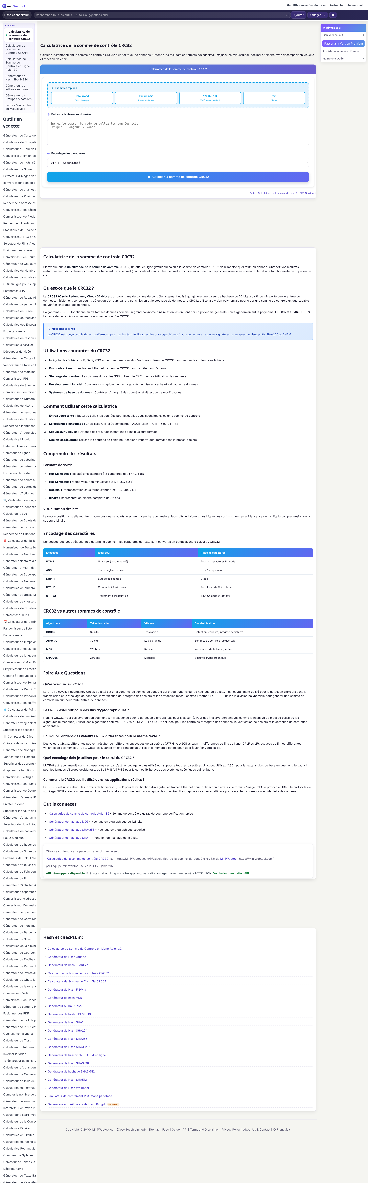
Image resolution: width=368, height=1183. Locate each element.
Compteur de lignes (16, 453)
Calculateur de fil (14, 878)
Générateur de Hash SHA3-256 (69, 1047)
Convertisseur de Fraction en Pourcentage (19, 784)
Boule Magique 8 (14, 838)
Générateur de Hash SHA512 (67, 1079)
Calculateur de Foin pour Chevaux (19, 871)
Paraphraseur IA (14, 291)
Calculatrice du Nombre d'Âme (19, 270)
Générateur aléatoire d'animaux (19, 561)
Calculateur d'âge (15, 513)
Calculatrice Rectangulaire (19, 1148)
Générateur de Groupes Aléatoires (18, 97)
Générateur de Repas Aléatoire (19, 297)
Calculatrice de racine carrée (19, 1141)
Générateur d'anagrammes (19, 817)
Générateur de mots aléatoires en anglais (19, 162)
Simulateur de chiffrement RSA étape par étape (80, 1096)
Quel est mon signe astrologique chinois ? (19, 1033)
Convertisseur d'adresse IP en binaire (19, 898)
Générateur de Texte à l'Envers (19, 527)
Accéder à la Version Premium (342, 51)
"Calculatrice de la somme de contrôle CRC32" (78, 858)
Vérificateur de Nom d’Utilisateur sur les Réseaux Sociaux (19, 365)
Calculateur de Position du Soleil (19, 196)
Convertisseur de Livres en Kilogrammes (19, 648)
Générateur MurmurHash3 (65, 1006)
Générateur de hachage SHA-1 (70, 837)
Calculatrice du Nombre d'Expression (19, 419)
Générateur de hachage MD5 (68, 821)
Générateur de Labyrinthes (19, 459)
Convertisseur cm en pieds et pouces (19, 155)
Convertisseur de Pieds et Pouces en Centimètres (19, 216)
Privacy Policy (231, 1129)
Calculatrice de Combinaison (19, 608)
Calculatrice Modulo (16, 439)
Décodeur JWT (13, 1168)
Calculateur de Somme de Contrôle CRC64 (77, 981)
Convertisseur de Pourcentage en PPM (19, 257)
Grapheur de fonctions (18, 770)
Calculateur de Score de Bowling (19, 851)
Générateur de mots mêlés (19, 372)
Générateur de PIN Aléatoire (19, 1027)
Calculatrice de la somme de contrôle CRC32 (78, 973)
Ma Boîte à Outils (333, 58)
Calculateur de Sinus (17, 939)
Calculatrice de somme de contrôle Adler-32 (79, 813)
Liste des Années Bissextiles (19, 446)
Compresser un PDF (16, 615)
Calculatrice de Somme (19, 385)
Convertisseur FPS (16, 378)
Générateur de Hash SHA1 (65, 1022)
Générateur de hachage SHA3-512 (71, 1071)
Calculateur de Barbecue (19, 932)
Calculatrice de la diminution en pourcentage (19, 946)
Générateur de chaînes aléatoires (19, 189)
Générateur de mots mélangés (19, 925)
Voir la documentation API (231, 873)
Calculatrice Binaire (16, 1128)
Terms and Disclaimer (204, 1129)
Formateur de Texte (16, 473)
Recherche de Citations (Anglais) (19, 534)
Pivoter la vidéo (13, 804)
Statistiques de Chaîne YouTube (19, 230)
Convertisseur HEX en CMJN (19, 237)
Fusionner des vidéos (17, 250)
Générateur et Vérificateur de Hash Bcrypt (76, 1104)
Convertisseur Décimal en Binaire (19, 905)
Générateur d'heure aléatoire (19, 432)
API (185, 1129)
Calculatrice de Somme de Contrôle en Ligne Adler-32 (85, 948)
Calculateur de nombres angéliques (19, 277)
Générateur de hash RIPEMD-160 (70, 1014)
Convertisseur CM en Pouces (19, 662)
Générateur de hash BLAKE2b (68, 965)
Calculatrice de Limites (18, 1135)
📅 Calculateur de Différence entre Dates (19, 621)
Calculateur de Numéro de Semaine (19, 399)
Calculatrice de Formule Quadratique (19, 1087)
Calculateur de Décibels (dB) (19, 959)
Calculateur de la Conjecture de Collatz (19, 1121)
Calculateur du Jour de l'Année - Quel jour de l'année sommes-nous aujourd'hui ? (19, 149)
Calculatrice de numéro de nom (19, 588)
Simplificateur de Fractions (19, 669)
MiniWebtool (228, 858)
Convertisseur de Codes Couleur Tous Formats (19, 1000)
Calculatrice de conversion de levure (19, 831)
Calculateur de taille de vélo (19, 1081)
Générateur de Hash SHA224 (67, 1030)
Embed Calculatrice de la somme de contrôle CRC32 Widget (283, 193)
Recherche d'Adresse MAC (19, 203)
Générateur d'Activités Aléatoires (19, 885)
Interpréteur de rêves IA (19, 1108)
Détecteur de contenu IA (19, 1006)
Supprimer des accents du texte (19, 763)
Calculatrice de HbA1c (18, 405)
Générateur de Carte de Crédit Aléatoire (19, 135)
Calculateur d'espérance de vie (19, 892)
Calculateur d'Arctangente (19, 1067)
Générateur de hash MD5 (65, 998)
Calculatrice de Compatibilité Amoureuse (19, 142)
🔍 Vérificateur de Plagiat (19, 500)
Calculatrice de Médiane (19, 318)
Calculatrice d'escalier (18, 345)
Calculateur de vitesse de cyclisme (19, 601)
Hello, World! (82, 98)
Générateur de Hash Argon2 (67, 957)
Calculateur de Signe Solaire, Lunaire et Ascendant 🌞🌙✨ (19, 169)
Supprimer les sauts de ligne (19, 811)
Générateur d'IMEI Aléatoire (19, 567)
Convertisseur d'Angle (18, 777)
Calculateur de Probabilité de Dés (19, 696)
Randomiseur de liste (17, 628)
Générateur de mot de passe (19, 1020)
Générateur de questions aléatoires (19, 912)
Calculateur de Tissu (17, 1040)
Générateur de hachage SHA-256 (71, 829)
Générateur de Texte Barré (19, 1175)
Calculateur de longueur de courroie (19, 655)
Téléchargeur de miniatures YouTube (19, 1060)
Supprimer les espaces (18, 730)
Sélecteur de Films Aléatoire (19, 243)
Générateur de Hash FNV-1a (67, 989)
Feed (165, 1129)
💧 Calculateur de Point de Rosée (19, 709)
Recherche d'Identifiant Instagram (19, 223)
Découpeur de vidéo (17, 351)
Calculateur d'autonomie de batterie (19, 507)
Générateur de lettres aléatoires (16, 87)
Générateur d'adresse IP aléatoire (19, 797)
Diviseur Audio (13, 635)
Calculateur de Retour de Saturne (19, 966)
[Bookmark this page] (333, 15)
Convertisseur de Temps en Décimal (19, 682)
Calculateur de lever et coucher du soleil (19, 986)
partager (315, 15)
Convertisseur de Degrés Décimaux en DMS (19, 790)
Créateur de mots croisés (19, 743)
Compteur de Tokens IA (19, 1162)
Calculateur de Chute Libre (19, 979)
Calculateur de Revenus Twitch (19, 844)
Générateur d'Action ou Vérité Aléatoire (19, 493)
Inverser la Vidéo (14, 1054)
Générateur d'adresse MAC (19, 594)
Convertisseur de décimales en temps (19, 210)
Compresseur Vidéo (16, 993)
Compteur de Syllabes (18, 1155)
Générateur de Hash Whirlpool (68, 1088)
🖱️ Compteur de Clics (18, 736)
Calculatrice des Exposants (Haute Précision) (19, 324)
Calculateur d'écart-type (19, 1114)
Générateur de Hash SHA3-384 (69, 1063)
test (274, 98)
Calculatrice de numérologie (19, 716)
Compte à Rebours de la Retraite (19, 675)
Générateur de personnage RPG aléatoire (19, 412)
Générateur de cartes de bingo (19, 486)
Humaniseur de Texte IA (19, 547)
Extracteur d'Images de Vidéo (19, 176)
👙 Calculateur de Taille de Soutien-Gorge (19, 540)
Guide (176, 1129)
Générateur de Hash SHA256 (67, 1038)
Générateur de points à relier (19, 480)
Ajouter (299, 15)
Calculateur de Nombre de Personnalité (19, 554)
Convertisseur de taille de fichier (19, 392)
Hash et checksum (17, 15)
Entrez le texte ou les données (71, 114)
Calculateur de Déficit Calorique (19, 689)
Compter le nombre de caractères (19, 1094)
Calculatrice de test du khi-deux (19, 338)
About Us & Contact (256, 1129)
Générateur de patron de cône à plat (19, 466)
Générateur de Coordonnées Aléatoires (19, 952)
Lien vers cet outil (333, 34)
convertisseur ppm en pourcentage (19, 182)
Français (282, 1129)
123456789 (210, 98)
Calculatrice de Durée (18, 311)
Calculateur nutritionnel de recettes (19, 1047)
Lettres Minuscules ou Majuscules (18, 106)
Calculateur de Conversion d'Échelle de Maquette (19, 1074)
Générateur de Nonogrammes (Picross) (19, 750)
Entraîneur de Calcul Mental (19, 858)
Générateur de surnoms (19, 1101)
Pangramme (146, 98)
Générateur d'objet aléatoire (19, 723)
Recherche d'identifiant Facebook (19, 426)
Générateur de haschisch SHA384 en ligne (77, 1055)
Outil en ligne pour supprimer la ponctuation (19, 284)
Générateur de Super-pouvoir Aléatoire (19, 574)
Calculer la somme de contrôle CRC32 (180, 177)
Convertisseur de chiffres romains (19, 703)
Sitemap (154, 1129)
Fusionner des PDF (16, 1013)
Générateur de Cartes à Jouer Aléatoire (19, 358)
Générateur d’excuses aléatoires (19, 865)
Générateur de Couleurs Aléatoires (19, 264)
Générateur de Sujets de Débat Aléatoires (19, 520)
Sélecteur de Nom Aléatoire (19, 824)
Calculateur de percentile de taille (19, 304)
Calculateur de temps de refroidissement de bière (19, 642)
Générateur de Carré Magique (19, 919)
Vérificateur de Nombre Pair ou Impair (19, 757)
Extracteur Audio (14, 331)
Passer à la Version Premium (343, 43)
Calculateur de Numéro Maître (19, 581)
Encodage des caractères (68, 153)
